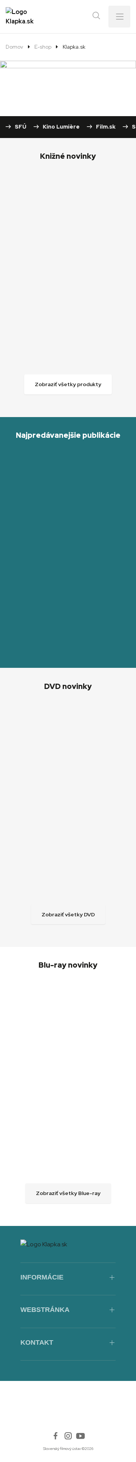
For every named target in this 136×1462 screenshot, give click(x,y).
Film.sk (106, 126)
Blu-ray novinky (68, 965)
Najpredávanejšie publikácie (68, 435)
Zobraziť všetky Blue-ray (68, 1193)
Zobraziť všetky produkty (68, 384)
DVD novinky (68, 686)
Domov (14, 46)
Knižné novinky (68, 156)
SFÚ (20, 126)
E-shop (42, 46)
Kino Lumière (61, 126)
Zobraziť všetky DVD (68, 914)
